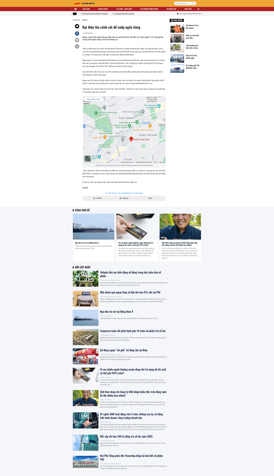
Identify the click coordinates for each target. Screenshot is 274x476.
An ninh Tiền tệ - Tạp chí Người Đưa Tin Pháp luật (124, 193)
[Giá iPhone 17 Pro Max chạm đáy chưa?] (177, 28)
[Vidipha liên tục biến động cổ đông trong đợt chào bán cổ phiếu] (85, 279)
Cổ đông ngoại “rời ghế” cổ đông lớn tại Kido (123, 350)
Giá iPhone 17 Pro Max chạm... (192, 26)
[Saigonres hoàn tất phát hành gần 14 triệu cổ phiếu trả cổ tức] (85, 337)
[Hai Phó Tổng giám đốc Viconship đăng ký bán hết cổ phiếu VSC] (85, 462)
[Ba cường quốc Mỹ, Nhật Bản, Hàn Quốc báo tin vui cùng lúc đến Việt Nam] (177, 68)
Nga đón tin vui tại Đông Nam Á (87, 243)
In (151, 198)
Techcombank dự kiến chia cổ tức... (192, 46)
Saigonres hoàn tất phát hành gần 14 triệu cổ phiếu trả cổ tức (133, 331)
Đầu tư (76, 237)
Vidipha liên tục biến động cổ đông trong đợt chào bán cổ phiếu (130, 274)
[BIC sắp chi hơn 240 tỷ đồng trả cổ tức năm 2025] (85, 443)
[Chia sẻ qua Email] (77, 40)
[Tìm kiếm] (193, 3)
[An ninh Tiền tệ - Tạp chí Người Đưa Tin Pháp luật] (84, 3)
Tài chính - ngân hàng (124, 9)
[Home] (77, 26)
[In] (77, 46)
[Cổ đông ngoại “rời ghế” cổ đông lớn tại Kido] (85, 356)
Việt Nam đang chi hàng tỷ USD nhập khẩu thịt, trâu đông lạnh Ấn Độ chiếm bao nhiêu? (180, 244)
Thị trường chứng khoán (149, 9)
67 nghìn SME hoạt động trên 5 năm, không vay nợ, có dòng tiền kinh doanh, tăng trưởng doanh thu (131, 416)
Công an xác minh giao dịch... (192, 36)
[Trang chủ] (75, 9)
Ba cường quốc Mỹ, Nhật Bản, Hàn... (193, 66)
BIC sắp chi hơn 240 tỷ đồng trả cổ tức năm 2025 (126, 436)
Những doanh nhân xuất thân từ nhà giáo (90, 14)
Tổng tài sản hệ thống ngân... (191, 56)
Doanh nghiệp (103, 9)
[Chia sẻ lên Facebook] (77, 33)
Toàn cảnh (86, 9)
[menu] (198, 9)
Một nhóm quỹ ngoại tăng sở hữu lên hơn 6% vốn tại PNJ (130, 292)
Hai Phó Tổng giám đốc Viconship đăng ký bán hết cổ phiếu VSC (131, 457)
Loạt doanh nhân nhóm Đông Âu (119, 14)
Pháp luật (188, 9)
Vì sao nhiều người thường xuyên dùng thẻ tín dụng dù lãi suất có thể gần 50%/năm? (135, 244)
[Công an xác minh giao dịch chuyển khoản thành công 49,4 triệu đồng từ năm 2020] (177, 38)
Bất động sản (171, 9)
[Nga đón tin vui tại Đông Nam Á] (93, 227)
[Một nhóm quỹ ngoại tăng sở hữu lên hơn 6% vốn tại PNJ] (85, 299)
